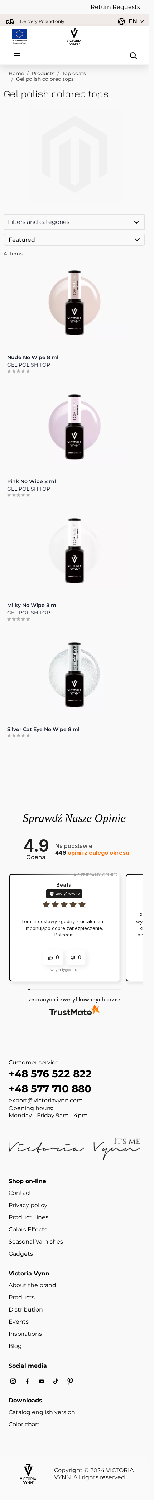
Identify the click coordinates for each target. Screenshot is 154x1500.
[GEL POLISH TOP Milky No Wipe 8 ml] (74, 551)
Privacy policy (28, 1205)
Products (43, 73)
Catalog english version (42, 1412)
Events (19, 1321)
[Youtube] (41, 1381)
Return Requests (115, 7)
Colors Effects (28, 1229)
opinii (92, 852)
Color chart (24, 1424)
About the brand (32, 1285)
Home (16, 73)
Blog (15, 1346)
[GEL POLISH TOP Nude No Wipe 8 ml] (74, 303)
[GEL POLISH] (74, 675)
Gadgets (21, 1253)
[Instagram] (13, 1381)
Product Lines (28, 1217)
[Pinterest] (70, 1381)
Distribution (26, 1309)
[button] (74, 222)
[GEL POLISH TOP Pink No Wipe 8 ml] (74, 427)
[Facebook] (27, 1381)
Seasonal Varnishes (36, 1241)
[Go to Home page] (74, 36)
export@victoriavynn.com (46, 1100)
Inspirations (25, 1333)
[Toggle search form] (133, 55)
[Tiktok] (56, 1381)
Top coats (74, 73)
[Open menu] (17, 55)
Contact (20, 1193)
